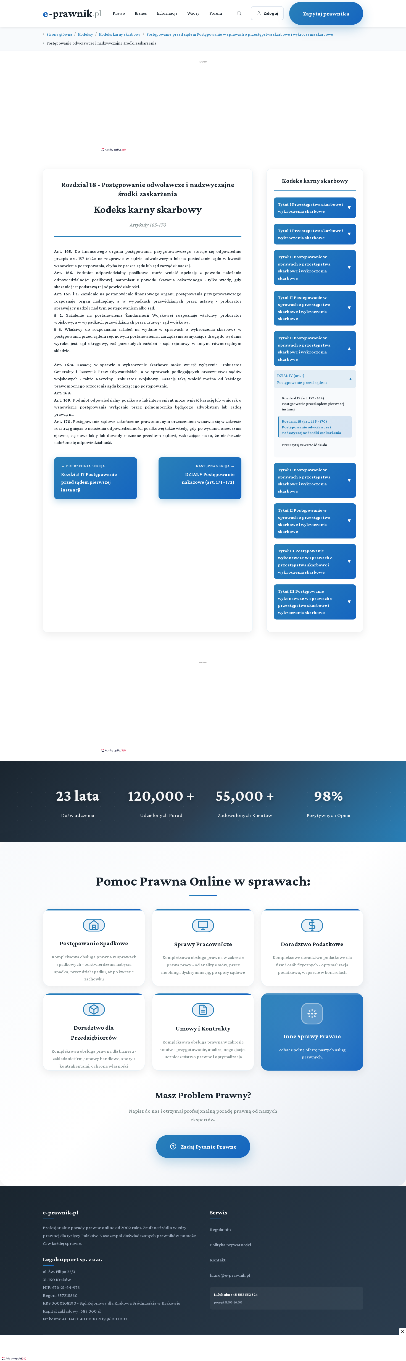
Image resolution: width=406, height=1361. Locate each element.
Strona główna (59, 34)
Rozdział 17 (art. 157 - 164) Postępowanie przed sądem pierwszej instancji (313, 403)
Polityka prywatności (230, 1244)
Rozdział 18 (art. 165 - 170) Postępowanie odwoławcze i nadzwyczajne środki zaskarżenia (311, 427)
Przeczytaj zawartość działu (304, 445)
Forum (215, 13)
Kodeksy (85, 34)
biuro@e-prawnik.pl (230, 1275)
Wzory (193, 13)
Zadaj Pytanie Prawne (208, 1146)
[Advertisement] (203, 105)
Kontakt (218, 1260)
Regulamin (220, 1229)
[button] (315, 207)
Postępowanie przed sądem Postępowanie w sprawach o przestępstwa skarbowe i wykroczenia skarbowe (239, 34)
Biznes (141, 13)
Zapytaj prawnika (326, 13)
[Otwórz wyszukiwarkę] (239, 13)
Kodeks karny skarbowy (120, 34)
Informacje (167, 13)
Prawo (119, 13)
